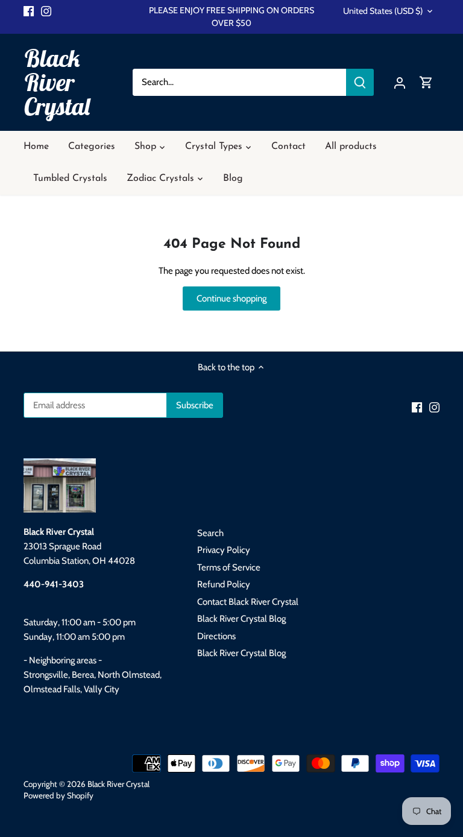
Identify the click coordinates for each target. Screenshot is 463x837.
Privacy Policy (223, 550)
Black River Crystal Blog (241, 618)
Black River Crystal (57, 82)
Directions (216, 636)
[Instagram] (46, 10)
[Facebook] (29, 10)
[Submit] (359, 82)
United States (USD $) (383, 11)
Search (210, 533)
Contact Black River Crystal (247, 601)
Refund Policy (223, 584)
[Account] (399, 82)
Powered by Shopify (58, 795)
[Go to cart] (426, 82)
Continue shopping (231, 298)
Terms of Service (228, 567)
